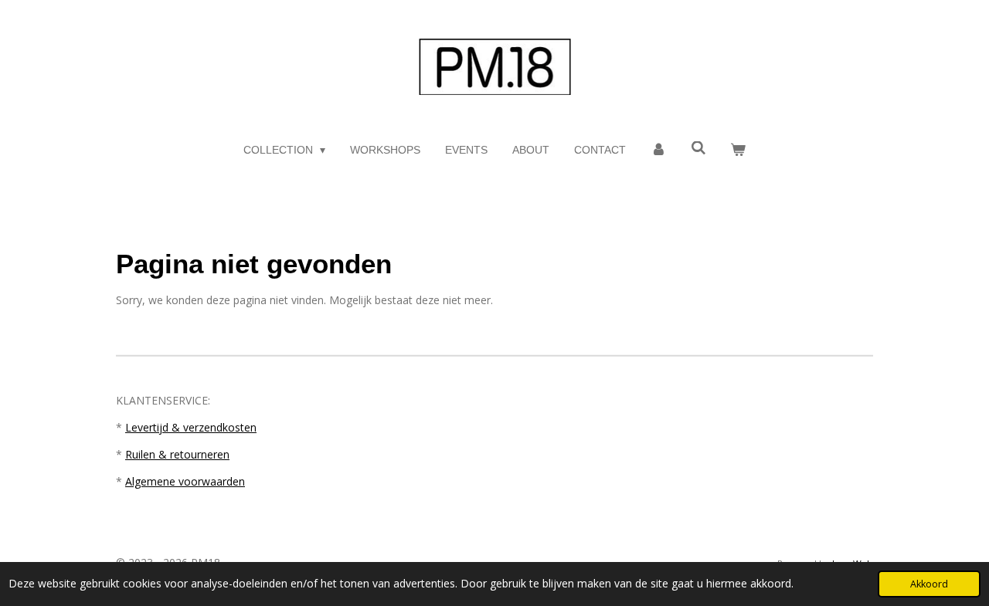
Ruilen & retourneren (177, 454)
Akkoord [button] (929, 584)
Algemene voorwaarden (185, 481)
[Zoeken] (698, 148)
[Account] (658, 150)
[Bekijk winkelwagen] (738, 150)
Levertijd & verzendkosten (191, 427)
